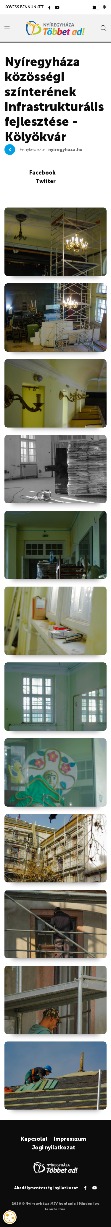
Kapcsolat (34, 1139)
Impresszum (69, 1139)
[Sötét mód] (105, 7)
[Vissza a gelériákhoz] (9, 149)
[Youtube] (57, 8)
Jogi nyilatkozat (53, 1147)
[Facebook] (49, 8)
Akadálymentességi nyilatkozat (46, 1188)
